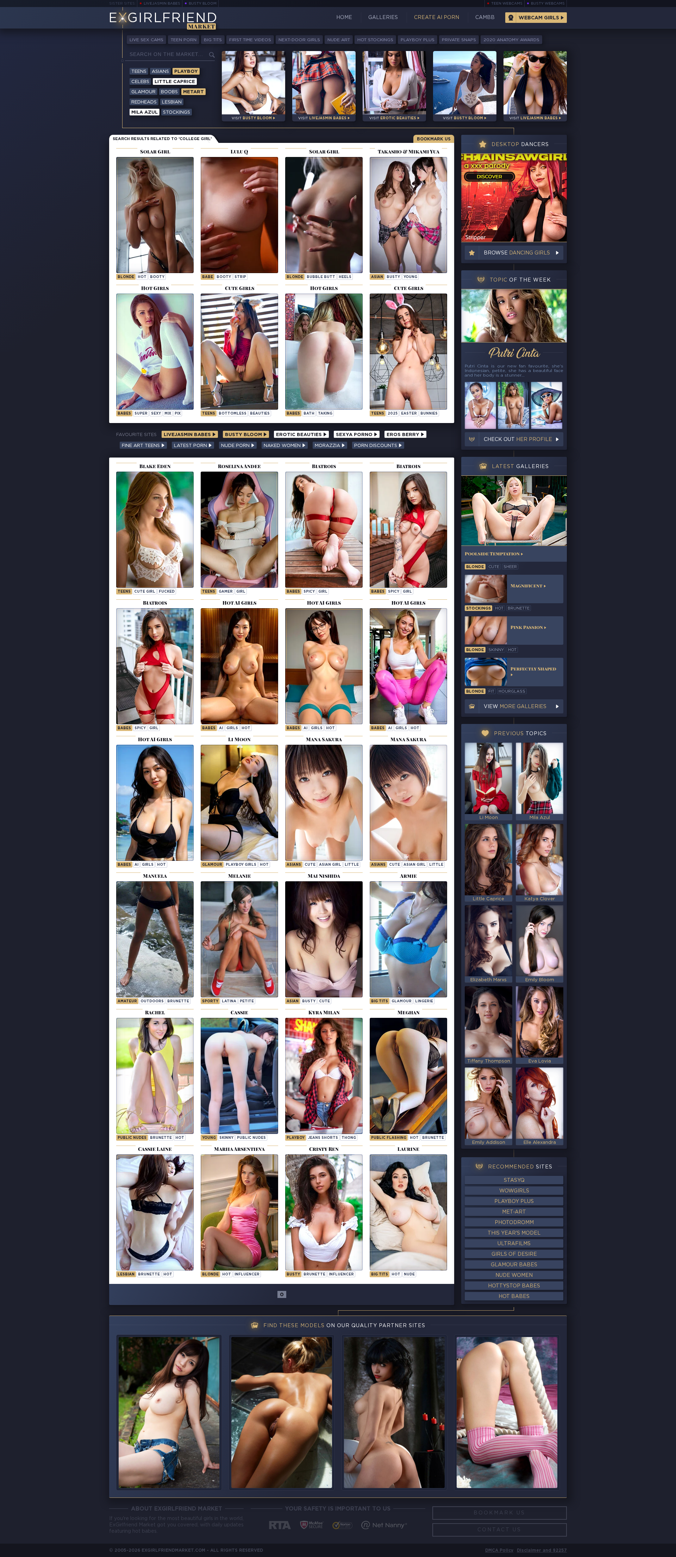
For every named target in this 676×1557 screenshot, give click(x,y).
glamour (402, 1001)
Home (344, 17)
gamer (226, 591)
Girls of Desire (514, 1254)
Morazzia (328, 446)
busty (393, 277)
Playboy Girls (241, 864)
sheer (510, 567)
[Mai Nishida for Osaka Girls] (324, 939)
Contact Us (499, 1530)
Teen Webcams (506, 3)
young (410, 277)
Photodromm (514, 1223)
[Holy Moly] (155, 215)
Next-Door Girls (299, 40)
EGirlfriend (162, 18)
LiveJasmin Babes (162, 3)
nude (409, 1274)
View (515, 707)
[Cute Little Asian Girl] (324, 803)
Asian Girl (330, 864)
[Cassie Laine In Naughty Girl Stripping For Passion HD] (155, 1212)
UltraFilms (514, 1244)
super (141, 413)
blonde (126, 277)
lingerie (424, 1001)
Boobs (169, 92)
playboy (296, 1138)
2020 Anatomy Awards (511, 40)
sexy (156, 413)
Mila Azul (144, 112)
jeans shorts (323, 1138)
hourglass (512, 691)
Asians (160, 72)
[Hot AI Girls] (239, 666)
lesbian (126, 1274)
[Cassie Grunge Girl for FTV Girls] (239, 1076)
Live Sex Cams (146, 40)
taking (325, 413)
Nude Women (514, 1275)
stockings (478, 608)
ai (221, 728)
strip (240, 277)
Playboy (186, 72)
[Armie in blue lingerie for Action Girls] (408, 939)
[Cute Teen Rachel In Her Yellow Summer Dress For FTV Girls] (155, 1076)
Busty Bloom (203, 3)
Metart (193, 92)
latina (229, 1001)
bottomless (232, 413)
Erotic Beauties (299, 435)
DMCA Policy (499, 1550)
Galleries (383, 17)
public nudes (132, 1138)
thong (349, 1138)
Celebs (140, 82)
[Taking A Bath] (324, 352)
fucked (167, 591)
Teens (138, 72)
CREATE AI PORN (436, 17)
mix (167, 413)
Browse (517, 253)
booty (157, 277)
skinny (226, 1138)
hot (142, 277)
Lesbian (172, 102)
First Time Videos (250, 40)
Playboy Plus (417, 40)
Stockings (176, 112)
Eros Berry (404, 435)
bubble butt (321, 277)
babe (207, 277)
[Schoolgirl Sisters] (408, 215)
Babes (124, 413)
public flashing (388, 1138)
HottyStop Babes (514, 1286)
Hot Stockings (375, 40)
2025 (393, 413)
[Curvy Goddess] (408, 1212)
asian (377, 277)
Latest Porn (191, 446)
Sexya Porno (355, 435)
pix (178, 413)
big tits (379, 1001)
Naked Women (283, 446)
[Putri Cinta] (514, 315)
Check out (518, 439)
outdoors (152, 1001)
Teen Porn (183, 40)
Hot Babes (514, 1296)
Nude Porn (236, 446)
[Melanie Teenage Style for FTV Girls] (239, 939)
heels (345, 277)
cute (310, 864)
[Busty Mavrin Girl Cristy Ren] (324, 1212)
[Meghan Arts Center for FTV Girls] (408, 1076)
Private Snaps (459, 40)
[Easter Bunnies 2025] (408, 352)
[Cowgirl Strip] (239, 215)
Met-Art (514, 1212)
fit (491, 691)
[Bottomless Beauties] (239, 352)
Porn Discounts (376, 446)
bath (308, 413)
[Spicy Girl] (324, 530)
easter (409, 413)
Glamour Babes (514, 1265)
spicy (309, 591)
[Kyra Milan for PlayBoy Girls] (324, 1076)
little (352, 864)
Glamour (143, 92)
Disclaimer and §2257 (542, 1550)
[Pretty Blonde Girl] (239, 1212)
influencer (246, 1274)
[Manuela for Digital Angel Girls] (155, 939)
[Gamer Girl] (239, 530)
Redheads (144, 102)
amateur (127, 1001)
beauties (260, 413)
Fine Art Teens (141, 446)
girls (232, 728)
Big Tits (213, 40)
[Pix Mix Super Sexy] (155, 352)
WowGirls (514, 1191)
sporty (210, 1001)
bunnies (429, 413)
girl (240, 591)
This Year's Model (514, 1233)
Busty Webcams (548, 3)
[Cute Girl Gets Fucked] (155, 530)
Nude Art (338, 40)
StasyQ (514, 1180)
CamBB (485, 17)
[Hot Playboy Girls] (239, 803)
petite (247, 1001)
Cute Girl (144, 591)
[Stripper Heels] (324, 215)
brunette (178, 1001)
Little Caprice (175, 82)
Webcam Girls (539, 18)
